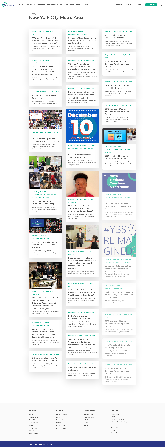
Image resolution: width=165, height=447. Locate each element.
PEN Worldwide (61, 428)
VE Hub (128, 4)
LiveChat (113, 416)
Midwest (119, 146)
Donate (138, 4)
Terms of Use (33, 434)
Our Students (33, 423)
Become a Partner (89, 417)
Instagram (114, 427)
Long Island (76, 145)
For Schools (30, 4)
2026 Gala (85, 4)
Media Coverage (36, 31)
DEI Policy (32, 431)
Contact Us (87, 425)
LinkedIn (113, 430)
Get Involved (151, 4)
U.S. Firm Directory (62, 425)
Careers (119, 4)
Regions (59, 423)
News (33, 34)
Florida (70, 145)
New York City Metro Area (49, 31)
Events (58, 417)
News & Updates (61, 414)
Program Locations (62, 420)
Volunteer (87, 420)
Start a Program (89, 414)
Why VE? (21, 4)
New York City (82, 31)
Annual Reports (34, 420)
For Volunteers (52, 4)
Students (38, 197)
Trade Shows (86, 148)
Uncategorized (72, 202)
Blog (106, 55)
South (80, 148)
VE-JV (92, 148)
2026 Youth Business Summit (70, 4)
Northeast (75, 148)
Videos (31, 425)
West (69, 151)
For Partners (41, 4)
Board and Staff (34, 417)
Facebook (114, 433)
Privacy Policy (33, 428)
